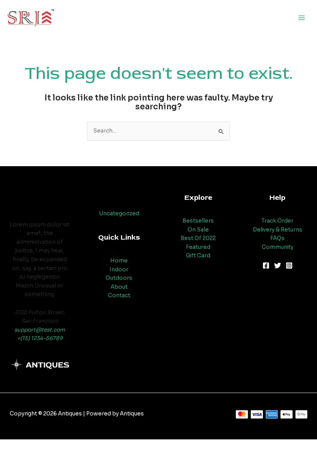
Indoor (118, 269)
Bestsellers (198, 221)
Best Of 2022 (198, 238)
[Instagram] (289, 265)
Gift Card (198, 255)
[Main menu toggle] (301, 18)
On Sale (198, 229)
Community (277, 247)
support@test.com (39, 330)
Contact (119, 295)
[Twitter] (277, 265)
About (119, 287)
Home (119, 260)
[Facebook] (265, 265)
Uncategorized (119, 213)
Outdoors (119, 278)
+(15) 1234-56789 (40, 338)
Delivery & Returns (277, 229)
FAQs (277, 238)
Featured (198, 247)
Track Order (277, 221)
